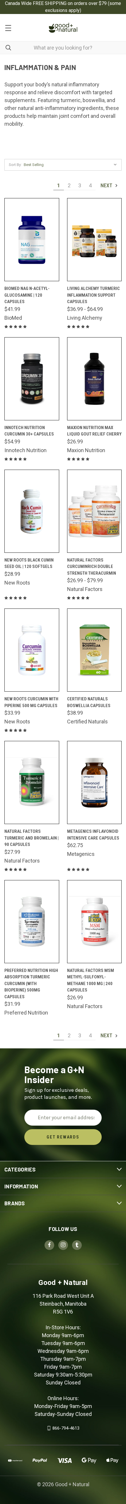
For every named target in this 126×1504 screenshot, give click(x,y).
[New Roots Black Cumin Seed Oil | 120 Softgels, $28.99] (32, 511)
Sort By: (15, 164)
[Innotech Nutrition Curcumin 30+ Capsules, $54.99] (32, 378)
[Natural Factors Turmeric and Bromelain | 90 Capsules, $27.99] (32, 782)
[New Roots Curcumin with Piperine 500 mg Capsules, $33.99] (32, 650)
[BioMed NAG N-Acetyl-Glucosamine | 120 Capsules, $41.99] (32, 239)
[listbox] (71, 164)
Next (107, 185)
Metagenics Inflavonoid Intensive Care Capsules (93, 835)
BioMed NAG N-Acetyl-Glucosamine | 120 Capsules (27, 295)
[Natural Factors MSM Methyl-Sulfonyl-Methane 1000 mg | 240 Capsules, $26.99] (94, 921)
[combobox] (63, 47)
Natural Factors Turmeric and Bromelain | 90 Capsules (31, 838)
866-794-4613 (65, 1428)
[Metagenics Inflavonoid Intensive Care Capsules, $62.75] (94, 782)
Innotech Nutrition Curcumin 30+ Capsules (29, 431)
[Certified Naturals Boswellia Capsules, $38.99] (94, 650)
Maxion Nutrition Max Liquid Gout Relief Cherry (94, 431)
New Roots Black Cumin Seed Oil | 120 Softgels (29, 563)
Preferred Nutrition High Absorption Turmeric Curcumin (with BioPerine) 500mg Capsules (31, 983)
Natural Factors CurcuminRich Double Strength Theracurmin (91, 566)
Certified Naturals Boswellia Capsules (88, 702)
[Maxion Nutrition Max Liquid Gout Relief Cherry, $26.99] (94, 378)
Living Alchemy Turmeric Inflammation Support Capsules (93, 295)
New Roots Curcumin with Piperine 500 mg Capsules (31, 702)
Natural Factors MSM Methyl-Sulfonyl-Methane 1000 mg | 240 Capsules (90, 980)
